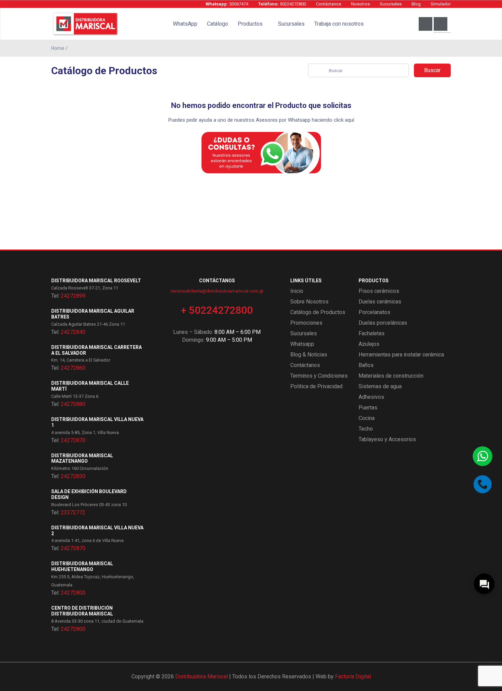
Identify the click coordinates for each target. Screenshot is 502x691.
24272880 (73, 404)
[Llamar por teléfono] (483, 484)
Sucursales (391, 3)
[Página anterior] (449, 48)
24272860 (73, 368)
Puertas (368, 407)
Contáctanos (328, 3)
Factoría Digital (353, 676)
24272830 (73, 476)
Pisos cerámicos (379, 291)
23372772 (73, 512)
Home (57, 48)
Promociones (306, 323)
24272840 (73, 332)
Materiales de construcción (391, 375)
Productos (250, 24)
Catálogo (217, 24)
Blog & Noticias (308, 354)
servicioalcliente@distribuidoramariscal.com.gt (216, 291)
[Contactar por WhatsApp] (483, 456)
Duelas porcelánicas (383, 323)
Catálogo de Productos (317, 312)
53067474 (227, 3)
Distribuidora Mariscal (201, 676)
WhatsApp (185, 24)
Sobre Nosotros (309, 301)
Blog (416, 3)
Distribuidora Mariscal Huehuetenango (82, 566)
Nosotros (360, 3)
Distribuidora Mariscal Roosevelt (96, 280)
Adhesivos (371, 397)
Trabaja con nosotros (339, 24)
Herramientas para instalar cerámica (401, 354)
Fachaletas (372, 333)
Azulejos (369, 344)
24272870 (73, 440)
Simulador (441, 3)
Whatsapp (302, 344)
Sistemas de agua (380, 386)
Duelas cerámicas (380, 301)
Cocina (367, 418)
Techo (366, 428)
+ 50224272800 (217, 310)
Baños (366, 365)
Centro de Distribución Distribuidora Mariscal (82, 611)
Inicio (296, 291)
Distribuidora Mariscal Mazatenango (82, 458)
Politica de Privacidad (316, 386)
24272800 (73, 593)
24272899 (73, 296)
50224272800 (282, 3)
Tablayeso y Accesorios (387, 439)
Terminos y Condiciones (319, 375)
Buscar (432, 70)
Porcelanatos (374, 312)
